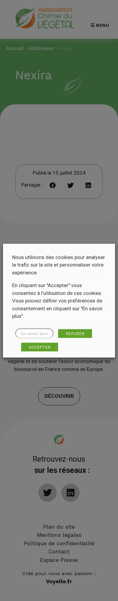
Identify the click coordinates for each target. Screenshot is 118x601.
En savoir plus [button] (34, 333)
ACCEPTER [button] (40, 347)
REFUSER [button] (75, 333)
